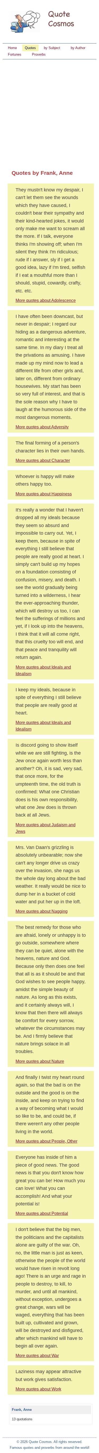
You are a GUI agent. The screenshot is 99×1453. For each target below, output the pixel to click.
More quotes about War (37, 1355)
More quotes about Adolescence (46, 300)
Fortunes (14, 54)
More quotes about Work (38, 1389)
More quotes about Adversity (42, 427)
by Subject (52, 48)
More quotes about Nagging (42, 911)
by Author (78, 48)
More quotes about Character (43, 460)
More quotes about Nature (40, 1061)
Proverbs (39, 54)
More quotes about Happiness (44, 494)
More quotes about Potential (42, 1213)
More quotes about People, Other (46, 1141)
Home (12, 48)
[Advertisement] (49, 111)
